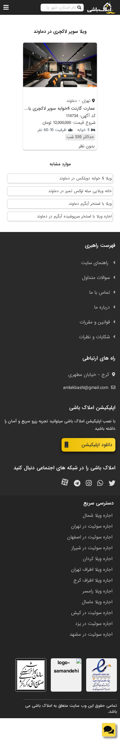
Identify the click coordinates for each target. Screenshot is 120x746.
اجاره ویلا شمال (97, 515)
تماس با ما (99, 292)
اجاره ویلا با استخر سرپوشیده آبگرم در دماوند (74, 216)
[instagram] (89, 483)
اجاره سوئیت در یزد (93, 623)
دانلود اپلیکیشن (97, 445)
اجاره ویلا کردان (97, 559)
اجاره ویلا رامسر (97, 591)
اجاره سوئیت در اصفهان (89, 537)
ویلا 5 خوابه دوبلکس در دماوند (85, 178)
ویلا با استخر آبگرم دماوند (90, 204)
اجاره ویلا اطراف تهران (91, 569)
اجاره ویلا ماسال (97, 602)
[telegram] (77, 483)
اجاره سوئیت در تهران (91, 526)
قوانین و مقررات (95, 322)
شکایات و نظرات (94, 337)
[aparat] (64, 483)
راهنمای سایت (95, 263)
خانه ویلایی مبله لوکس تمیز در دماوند (80, 191)
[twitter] (112, 483)
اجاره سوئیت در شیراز (91, 548)
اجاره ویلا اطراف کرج (93, 580)
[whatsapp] (100, 483)
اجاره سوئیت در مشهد (91, 634)
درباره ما (102, 307)
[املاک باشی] (101, 7)
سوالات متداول (96, 277)
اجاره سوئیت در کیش (91, 613)
